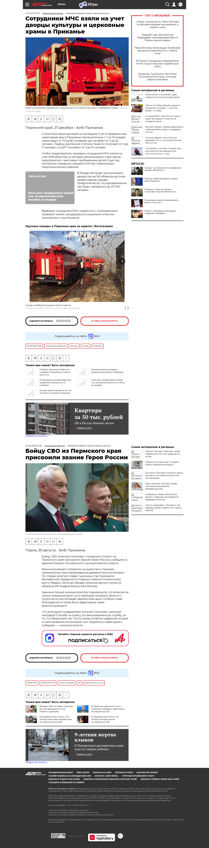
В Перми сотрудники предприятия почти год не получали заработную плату (157, 64)
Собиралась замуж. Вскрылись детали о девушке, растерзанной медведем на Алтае (162, 497)
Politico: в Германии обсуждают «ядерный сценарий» (160, 212)
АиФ (38, 111)
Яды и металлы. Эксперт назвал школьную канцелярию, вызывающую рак (161, 486)
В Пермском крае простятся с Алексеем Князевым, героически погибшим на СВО (107, 709)
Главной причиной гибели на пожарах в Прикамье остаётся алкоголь (55, 372)
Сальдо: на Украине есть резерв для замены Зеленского (162, 169)
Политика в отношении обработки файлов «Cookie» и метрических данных (80, 815)
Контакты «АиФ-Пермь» (106, 776)
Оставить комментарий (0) (104, 321)
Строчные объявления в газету (138, 776)
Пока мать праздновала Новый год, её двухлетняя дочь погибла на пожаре (108, 382)
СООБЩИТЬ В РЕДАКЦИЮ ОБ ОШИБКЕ (66, 782)
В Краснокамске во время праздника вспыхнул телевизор (107, 370)
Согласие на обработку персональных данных (68, 810)
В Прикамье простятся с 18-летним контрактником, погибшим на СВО (105, 719)
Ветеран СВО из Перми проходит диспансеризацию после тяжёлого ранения (56, 709)
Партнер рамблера (76, 836)
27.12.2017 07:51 (32, 13)
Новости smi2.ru (36, 435)
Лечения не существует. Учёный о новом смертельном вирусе (162, 463)
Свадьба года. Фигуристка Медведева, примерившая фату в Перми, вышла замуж (157, 37)
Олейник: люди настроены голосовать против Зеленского (160, 190)
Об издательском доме (60, 772)
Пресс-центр (83, 772)
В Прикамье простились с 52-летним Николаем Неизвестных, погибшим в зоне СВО (56, 719)
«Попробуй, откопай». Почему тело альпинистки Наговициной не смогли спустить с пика (163, 151)
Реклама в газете (124, 772)
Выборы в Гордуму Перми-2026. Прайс (160, 779)
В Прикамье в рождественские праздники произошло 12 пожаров (55, 382)
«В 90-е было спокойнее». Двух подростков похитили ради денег (162, 95)
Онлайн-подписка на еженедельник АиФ (69, 776)
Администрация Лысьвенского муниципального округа (54, 534)
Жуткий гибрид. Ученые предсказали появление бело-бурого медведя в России (164, 129)
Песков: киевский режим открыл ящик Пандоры (161, 180)
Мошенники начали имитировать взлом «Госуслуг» (161, 201)
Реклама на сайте (102, 772)
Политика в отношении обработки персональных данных (73, 812)
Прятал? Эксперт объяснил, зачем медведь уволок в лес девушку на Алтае (162, 454)
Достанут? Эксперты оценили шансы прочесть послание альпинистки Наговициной (164, 475)
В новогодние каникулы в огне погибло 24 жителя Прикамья (55, 391)
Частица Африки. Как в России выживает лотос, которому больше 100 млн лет (163, 140)
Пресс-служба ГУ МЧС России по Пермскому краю (54, 308)
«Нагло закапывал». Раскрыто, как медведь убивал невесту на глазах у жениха (163, 508)
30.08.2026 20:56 (33, 445)
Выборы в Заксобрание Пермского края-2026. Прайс (110, 779)
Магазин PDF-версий (147, 772)
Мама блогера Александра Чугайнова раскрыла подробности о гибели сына (157, 51)
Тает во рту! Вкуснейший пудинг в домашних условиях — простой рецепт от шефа (162, 108)
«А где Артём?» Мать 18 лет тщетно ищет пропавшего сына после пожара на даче (163, 119)
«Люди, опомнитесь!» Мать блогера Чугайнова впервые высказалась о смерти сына (157, 24)
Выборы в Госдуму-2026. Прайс (64, 779)
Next (122, 261)
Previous (32, 261)
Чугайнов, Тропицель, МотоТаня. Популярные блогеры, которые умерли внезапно (157, 77)
